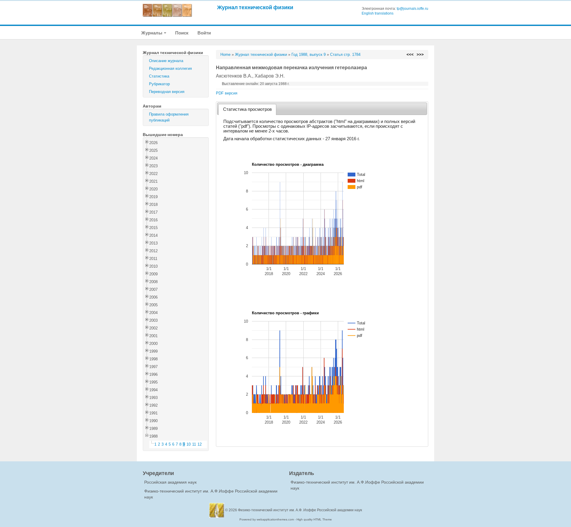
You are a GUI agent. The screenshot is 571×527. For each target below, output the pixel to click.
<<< (410, 54)
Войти (204, 33)
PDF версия (226, 93)
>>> (420, 54)
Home (225, 54)
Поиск (182, 33)
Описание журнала (166, 61)
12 (199, 444)
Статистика (159, 76)
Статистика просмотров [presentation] (247, 109)
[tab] (247, 109)
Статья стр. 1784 (345, 54)
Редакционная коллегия (170, 68)
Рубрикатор (159, 84)
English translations (377, 13)
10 (188, 444)
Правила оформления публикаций (169, 117)
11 (194, 444)
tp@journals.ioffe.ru (412, 9)
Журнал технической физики (255, 7)
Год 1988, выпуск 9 (308, 54)
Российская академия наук (170, 482)
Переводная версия (166, 91)
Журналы (152, 33)
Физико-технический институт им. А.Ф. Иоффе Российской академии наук (300, 510)
